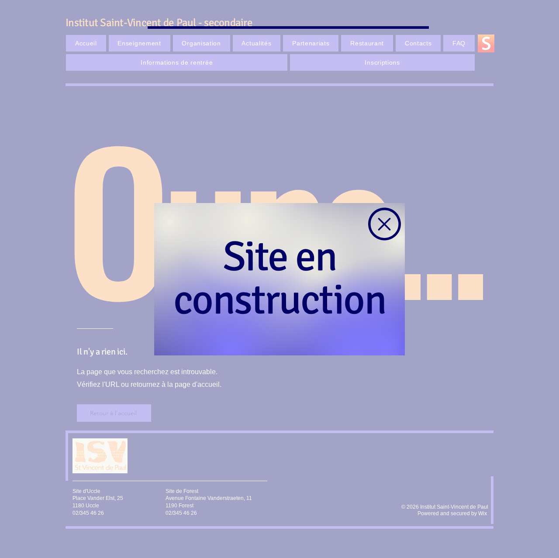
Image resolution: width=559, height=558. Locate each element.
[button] (384, 224)
